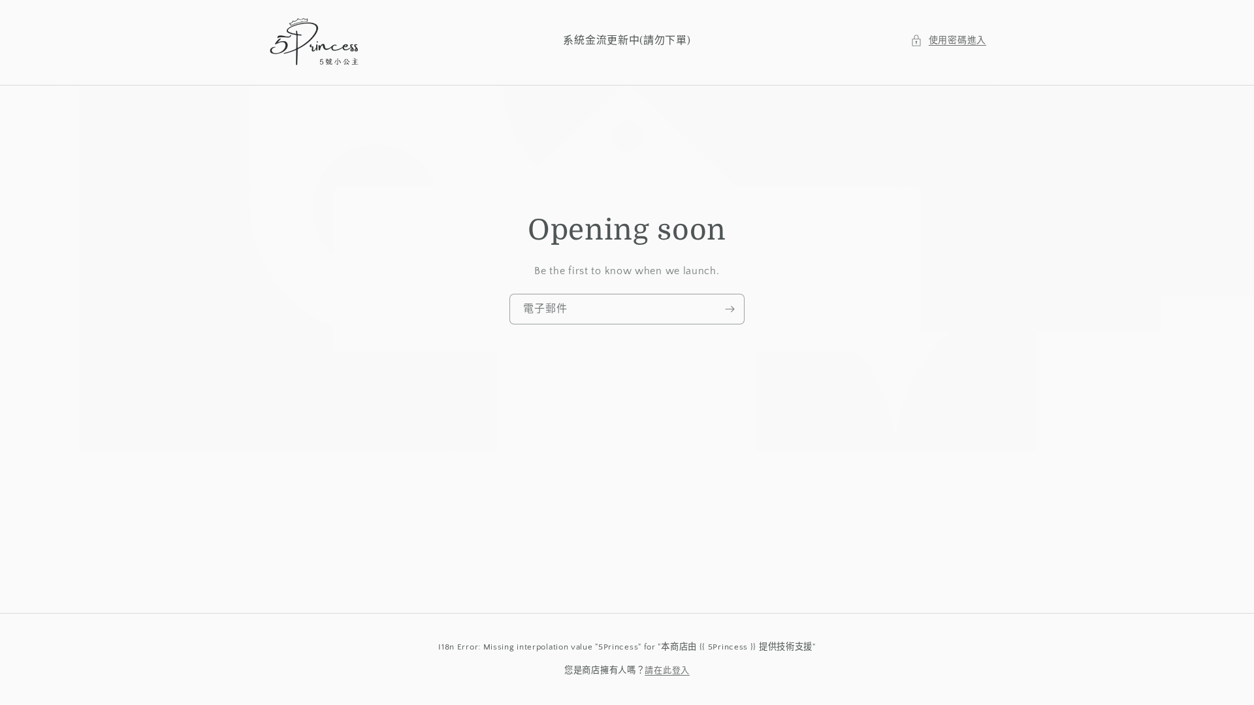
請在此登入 (667, 670)
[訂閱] (729, 308)
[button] (948, 41)
